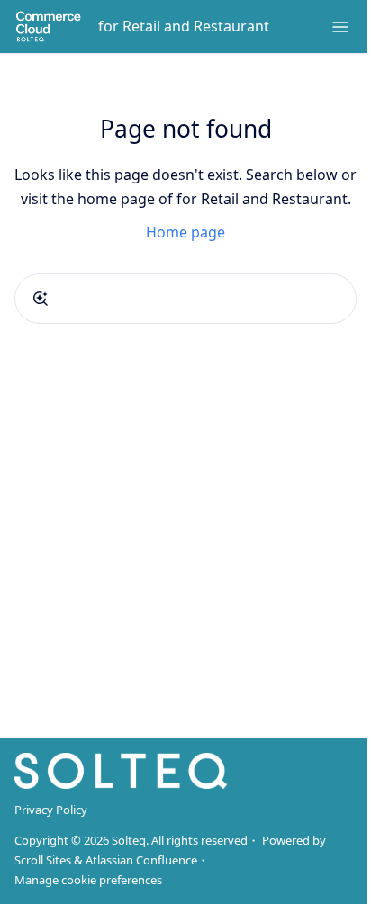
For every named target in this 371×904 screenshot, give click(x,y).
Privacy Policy (50, 809)
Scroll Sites (42, 860)
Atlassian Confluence (141, 860)
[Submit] (40, 298)
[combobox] (185, 298)
